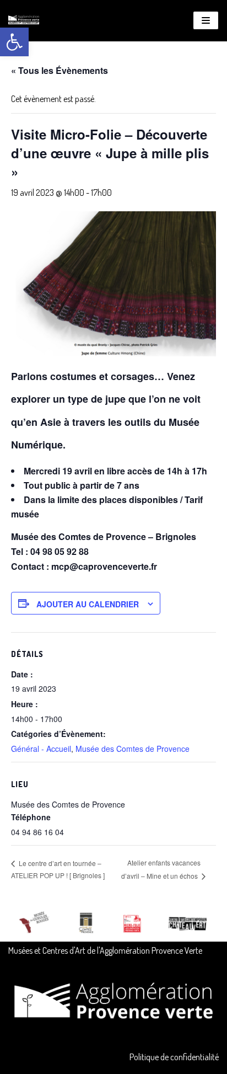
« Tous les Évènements (59, 70)
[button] (14, 42)
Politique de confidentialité (174, 1056)
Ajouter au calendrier (87, 604)
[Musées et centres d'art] (23, 21)
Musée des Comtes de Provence (132, 748)
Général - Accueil (41, 748)
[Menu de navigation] (206, 20)
